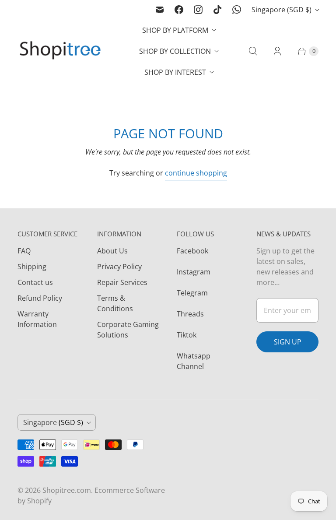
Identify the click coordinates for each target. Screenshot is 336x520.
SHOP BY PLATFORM (175, 30)
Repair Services (122, 282)
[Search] (253, 51)
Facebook (192, 251)
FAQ (24, 251)
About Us (112, 251)
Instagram (193, 272)
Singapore (282, 9)
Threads (190, 314)
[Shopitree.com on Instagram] (198, 9)
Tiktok (186, 335)
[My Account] (277, 51)
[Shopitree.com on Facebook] (179, 9)
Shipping (32, 266)
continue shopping (196, 173)
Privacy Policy (119, 266)
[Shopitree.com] (61, 51)
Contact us (35, 282)
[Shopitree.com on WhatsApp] (236, 9)
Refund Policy (40, 298)
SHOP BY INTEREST (175, 72)
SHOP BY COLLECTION (175, 51)
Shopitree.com (66, 490)
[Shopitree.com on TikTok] (217, 9)
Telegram (192, 293)
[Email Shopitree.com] (159, 9)
